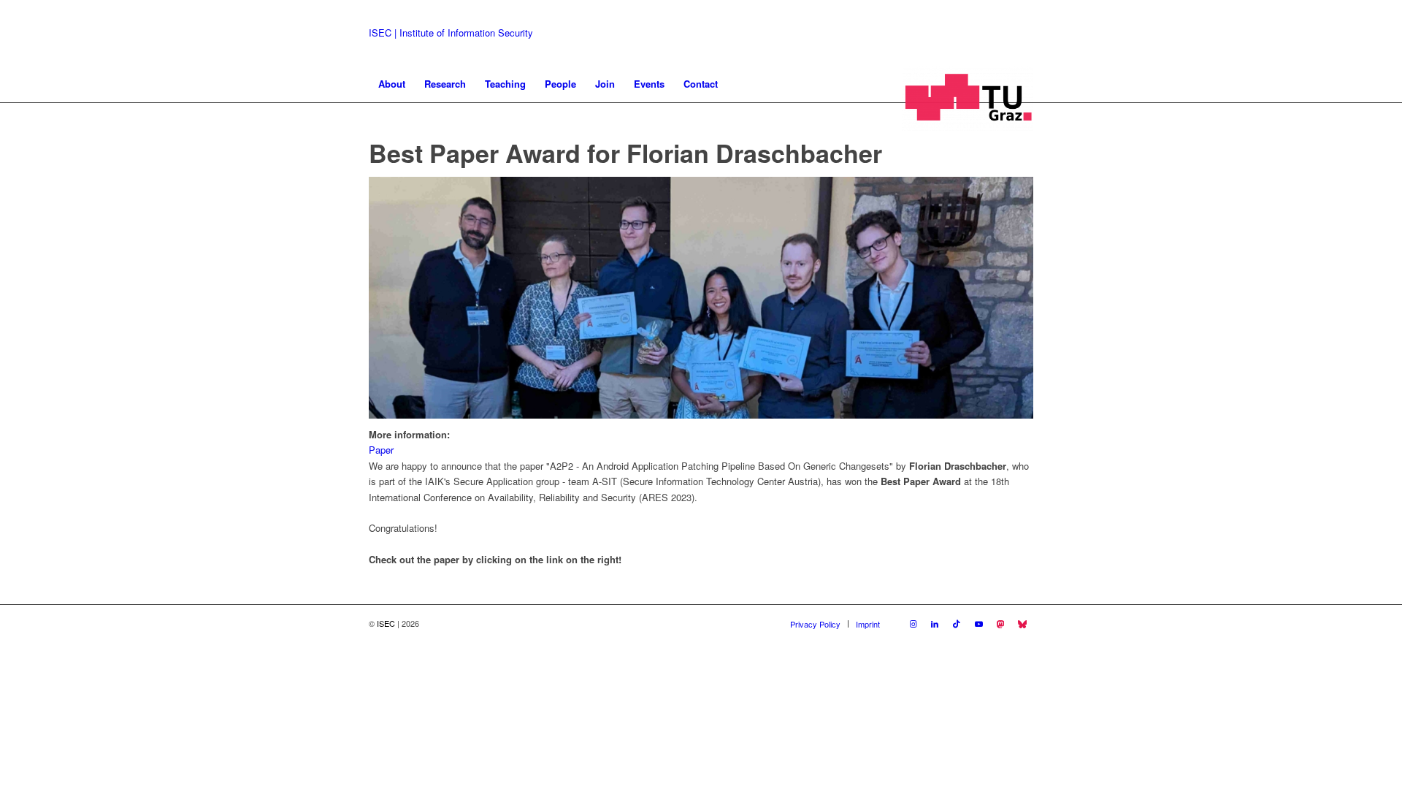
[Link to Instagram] (913, 623)
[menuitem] (392, 84)
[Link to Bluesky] (1022, 623)
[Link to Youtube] (978, 623)
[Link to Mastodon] (1000, 623)
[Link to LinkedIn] (935, 623)
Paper (381, 450)
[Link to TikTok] (957, 623)
